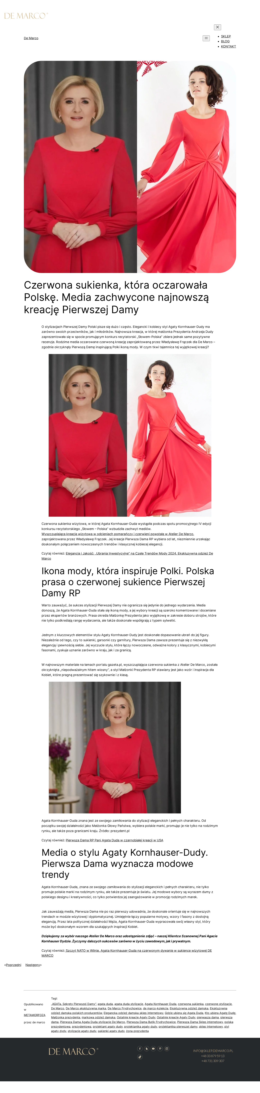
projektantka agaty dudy (140, 1026)
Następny (32, 965)
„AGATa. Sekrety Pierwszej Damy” (73, 1004)
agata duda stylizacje (128, 1004)
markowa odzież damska (98, 1017)
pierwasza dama (208, 1017)
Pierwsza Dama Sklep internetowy (200, 1022)
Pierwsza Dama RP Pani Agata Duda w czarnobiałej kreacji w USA (114, 840)
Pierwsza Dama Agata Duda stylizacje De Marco (92, 1022)
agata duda (105, 1004)
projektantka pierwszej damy (178, 1026)
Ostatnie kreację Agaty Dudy (176, 1017)
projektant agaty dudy (108, 1026)
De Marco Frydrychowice (124, 1008)
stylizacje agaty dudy (82, 1031)
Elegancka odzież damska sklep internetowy (133, 1013)
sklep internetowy (211, 1026)
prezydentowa (81, 1026)
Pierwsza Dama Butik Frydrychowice (151, 1022)
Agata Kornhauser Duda (160, 1004)
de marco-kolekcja (155, 1008)
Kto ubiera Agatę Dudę (220, 1013)
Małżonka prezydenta (65, 1017)
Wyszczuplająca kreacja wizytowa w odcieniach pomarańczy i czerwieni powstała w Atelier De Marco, (118, 534)
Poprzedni (13, 965)
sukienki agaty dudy (111, 1031)
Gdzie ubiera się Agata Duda (184, 1013)
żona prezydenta (137, 1031)
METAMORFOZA (34, 1015)
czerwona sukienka (191, 1004)
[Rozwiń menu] (206, 38)
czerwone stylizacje (218, 1004)
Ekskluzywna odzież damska (189, 1008)
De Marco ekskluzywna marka (86, 1008)
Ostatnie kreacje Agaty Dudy (136, 1017)
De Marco (31, 38)
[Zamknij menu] (217, 27)
